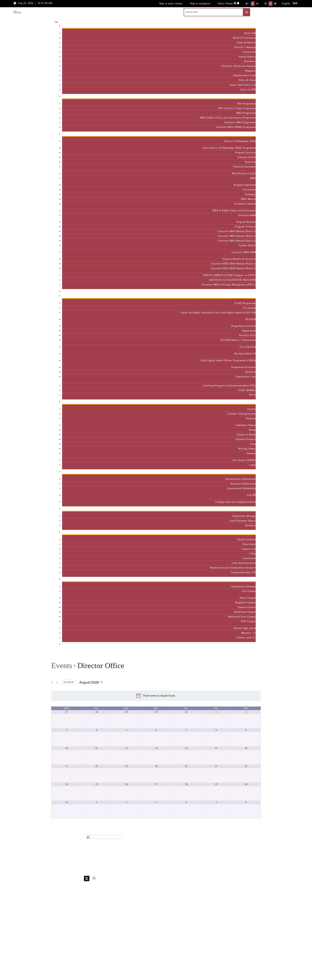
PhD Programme (246, 103)
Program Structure (245, 152)
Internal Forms (193, 854)
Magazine (250, 70)
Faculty (251, 409)
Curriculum (249, 189)
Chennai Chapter (246, 607)
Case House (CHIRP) (244, 460)
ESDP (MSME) (247, 390)
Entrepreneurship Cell (243, 572)
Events (61, 665)
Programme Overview (243, 325)
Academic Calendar (245, 203)
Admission (248, 96)
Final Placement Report (242, 520)
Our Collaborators (244, 471)
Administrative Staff (244, 75)
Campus (250, 532)
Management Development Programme (241, 864)
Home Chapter (248, 597)
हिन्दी (295, 3)
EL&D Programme (245, 303)
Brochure (250, 371)
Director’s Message (245, 47)
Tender (188, 912)
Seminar (251, 453)
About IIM (250, 33)
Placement (248, 508)
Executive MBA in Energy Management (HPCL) (229, 284)
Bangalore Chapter (245, 602)
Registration (249, 330)
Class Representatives (244, 562)
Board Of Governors (244, 37)
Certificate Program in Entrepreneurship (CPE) (229, 385)
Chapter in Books (246, 434)
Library (189, 866)
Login (252, 464)
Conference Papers (245, 425)
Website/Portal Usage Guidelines (216, 933)
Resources (250, 161)
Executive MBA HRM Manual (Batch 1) (233, 263)
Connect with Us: (246, 637)
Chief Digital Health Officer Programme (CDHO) (228, 360)
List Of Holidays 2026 (194, 872)
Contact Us (191, 849)
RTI (187, 907)
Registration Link (246, 376)
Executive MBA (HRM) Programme (236, 127)
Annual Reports (247, 56)
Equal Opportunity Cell (242, 84)
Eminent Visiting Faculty (242, 413)
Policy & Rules (247, 80)
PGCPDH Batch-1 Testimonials (238, 340)
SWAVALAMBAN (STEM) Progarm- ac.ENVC (229, 275)
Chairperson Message (244, 515)
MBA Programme (246, 112)
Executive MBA (247, 215)
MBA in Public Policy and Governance (234, 210)
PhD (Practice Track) (244, 173)
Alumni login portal (244, 628)
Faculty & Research (243, 401)
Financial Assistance (244, 166)
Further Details (247, 245)
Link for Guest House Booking (193, 892)
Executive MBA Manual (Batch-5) (237, 240)
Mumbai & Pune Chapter (242, 616)
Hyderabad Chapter (245, 611)
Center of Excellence (242, 291)
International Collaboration (240, 478)
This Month (68, 682)
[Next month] (57, 682)
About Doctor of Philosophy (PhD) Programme (229, 147)
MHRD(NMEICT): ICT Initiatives (195, 880)
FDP (236, 872)
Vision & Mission (246, 42)
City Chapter (249, 591)
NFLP (252, 394)
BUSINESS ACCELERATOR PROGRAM (232, 279)
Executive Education (242, 295)
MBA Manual (248, 198)
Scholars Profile (247, 157)
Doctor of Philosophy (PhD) (240, 141)
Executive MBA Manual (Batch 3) (237, 231)
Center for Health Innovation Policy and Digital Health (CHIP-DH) (218, 312)
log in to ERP (248, 89)
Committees (249, 51)
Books (252, 429)
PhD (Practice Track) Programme (237, 108)
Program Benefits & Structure (239, 258)
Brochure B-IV (247, 335)
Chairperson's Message (243, 586)
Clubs (252, 553)
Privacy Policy (193, 903)
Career (188, 844)
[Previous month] (52, 682)
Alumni (250, 579)
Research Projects (246, 439)
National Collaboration (243, 483)
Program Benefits (246, 221)
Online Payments (194, 898)
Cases (253, 443)
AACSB (251, 495)
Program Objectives (245, 184)
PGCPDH (251, 319)
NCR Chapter (248, 621)
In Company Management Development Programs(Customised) (244, 852)
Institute (249, 25)
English (286, 3)
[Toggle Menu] (56, 22)
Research (251, 418)
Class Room (249, 544)
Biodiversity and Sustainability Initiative (233, 567)
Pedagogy (250, 194)
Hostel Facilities (246, 539)
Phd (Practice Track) (216, 855)
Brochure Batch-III (245, 353)
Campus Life (248, 548)
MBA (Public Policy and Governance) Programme (228, 117)
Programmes (247, 133)
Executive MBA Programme (240, 122)
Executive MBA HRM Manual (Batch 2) (233, 268)
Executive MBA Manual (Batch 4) (237, 235)
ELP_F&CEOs (248, 346)
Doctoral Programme (215, 863)
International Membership (241, 488)
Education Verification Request (238, 65)
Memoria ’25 (248, 632)
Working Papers (247, 448)
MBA (253, 178)
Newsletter (250, 61)
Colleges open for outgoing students (235, 501)
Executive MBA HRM (244, 252)
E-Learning (249, 307)
